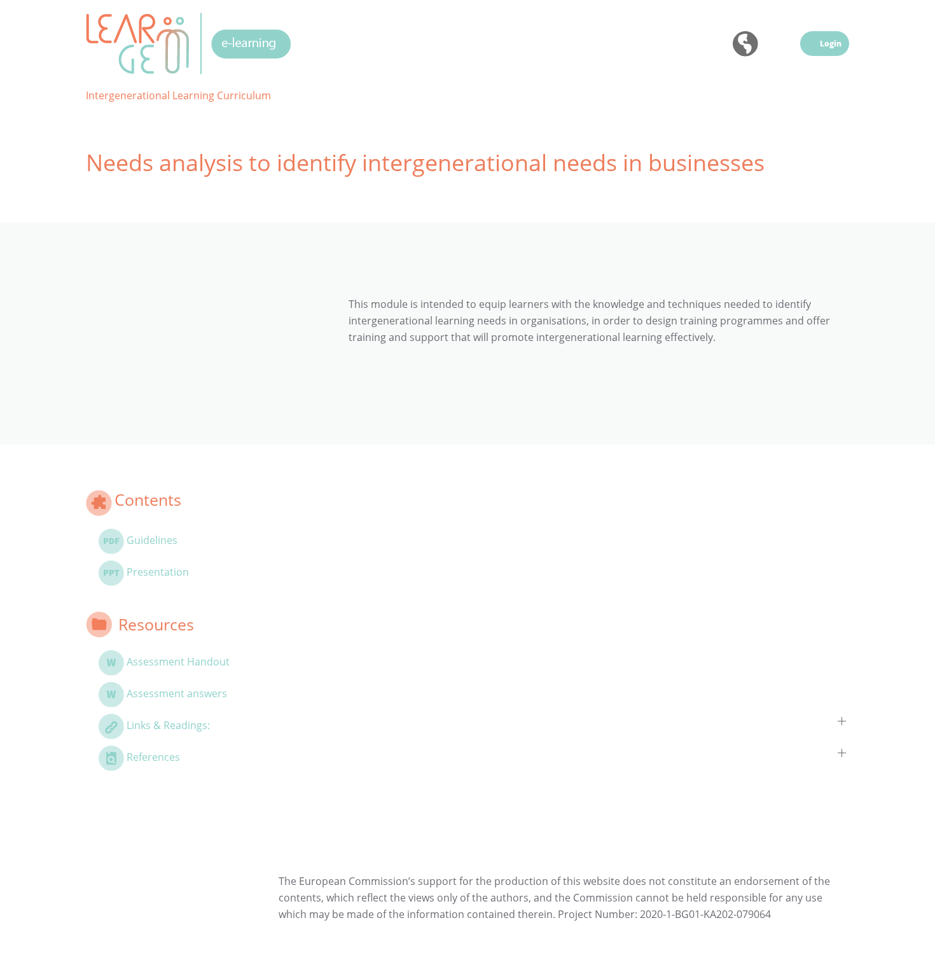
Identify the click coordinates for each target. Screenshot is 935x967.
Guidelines (152, 540)
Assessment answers (177, 693)
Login (831, 43)
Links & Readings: (168, 725)
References (153, 757)
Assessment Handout (178, 662)
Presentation (158, 572)
